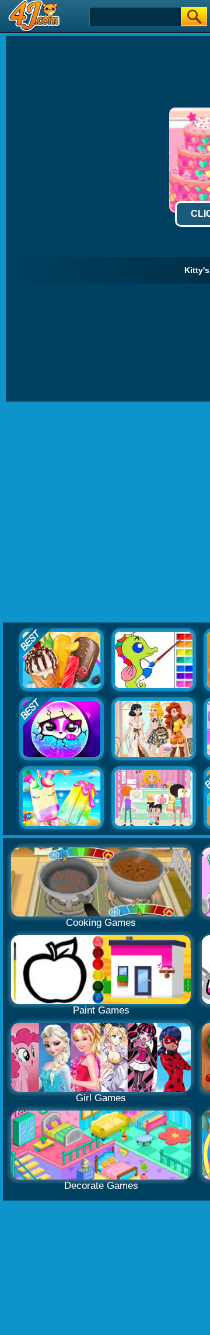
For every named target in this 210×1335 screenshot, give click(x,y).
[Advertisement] (105, 512)
